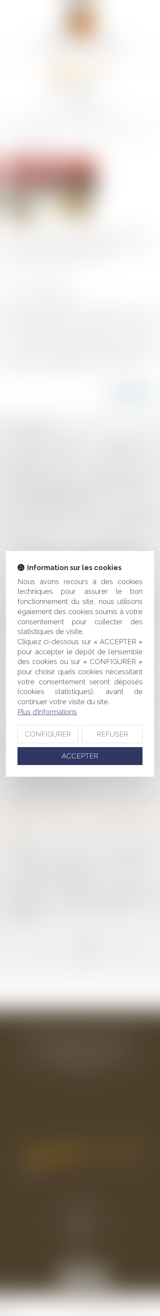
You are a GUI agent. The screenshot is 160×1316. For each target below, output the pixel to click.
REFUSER (112, 734)
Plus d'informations (47, 712)
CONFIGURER (48, 734)
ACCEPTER (80, 756)
